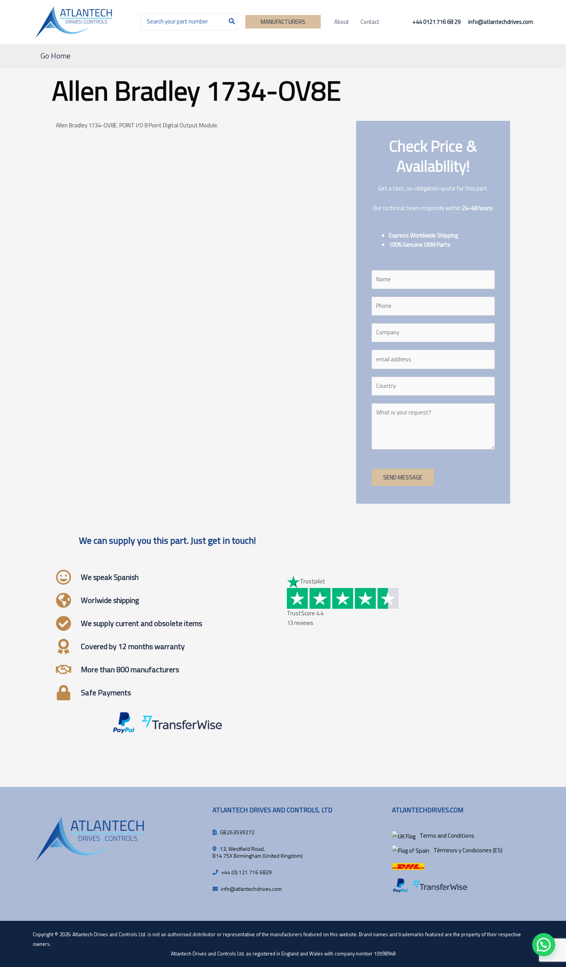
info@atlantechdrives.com (251, 889)
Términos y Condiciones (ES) (468, 850)
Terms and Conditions (447, 835)
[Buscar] (232, 21)
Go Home (55, 56)
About (341, 21)
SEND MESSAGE (402, 477)
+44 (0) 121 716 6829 (246, 872)
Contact (369, 21)
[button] (283, 21)
